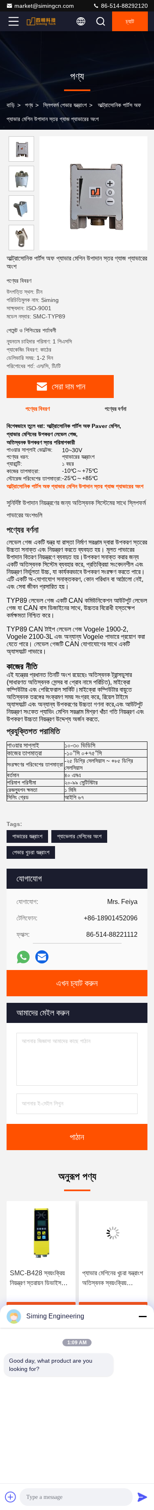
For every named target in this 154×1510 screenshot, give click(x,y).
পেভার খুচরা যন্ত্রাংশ (30, 852)
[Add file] (10, 1497)
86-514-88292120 (123, 5)
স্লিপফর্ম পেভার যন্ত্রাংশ (65, 105)
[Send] (142, 1497)
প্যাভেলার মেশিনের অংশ (79, 836)
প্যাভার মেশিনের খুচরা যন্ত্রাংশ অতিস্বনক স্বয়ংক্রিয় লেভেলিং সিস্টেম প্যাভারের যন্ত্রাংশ (112, 1279)
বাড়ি (11, 105)
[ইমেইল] (42, 957)
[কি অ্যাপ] (23, 957)
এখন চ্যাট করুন (77, 983)
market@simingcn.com (44, 5)
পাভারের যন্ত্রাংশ (27, 836)
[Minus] (142, 1316)
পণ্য (29, 105)
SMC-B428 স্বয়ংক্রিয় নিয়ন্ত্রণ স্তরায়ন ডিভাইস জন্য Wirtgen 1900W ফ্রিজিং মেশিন (38, 1279)
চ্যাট (130, 21)
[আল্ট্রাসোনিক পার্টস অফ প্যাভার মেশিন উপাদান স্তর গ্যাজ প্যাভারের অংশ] (93, 193)
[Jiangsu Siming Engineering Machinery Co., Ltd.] (40, 21)
